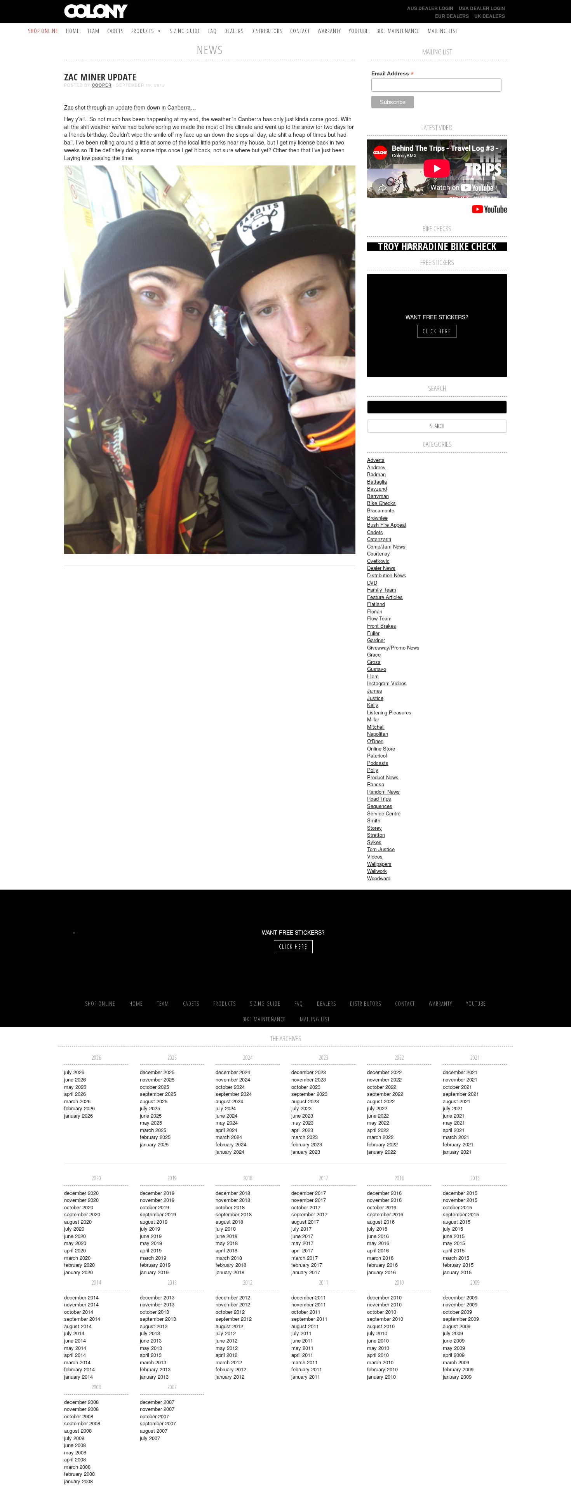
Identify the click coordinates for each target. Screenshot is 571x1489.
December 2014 (81, 1297)
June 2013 (151, 1340)
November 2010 (384, 1304)
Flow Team (379, 618)
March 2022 (380, 1137)
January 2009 (457, 1376)
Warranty (329, 31)
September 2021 (461, 1093)
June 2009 (454, 1340)
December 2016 (384, 1192)
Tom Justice (381, 849)
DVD (372, 582)
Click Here (437, 331)
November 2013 (157, 1304)
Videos (375, 856)
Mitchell (376, 726)
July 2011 (301, 1333)
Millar (373, 719)
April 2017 (302, 1250)
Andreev (376, 467)
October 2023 (305, 1086)
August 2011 (305, 1326)
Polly (372, 769)
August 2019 (153, 1221)
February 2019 (155, 1264)
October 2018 (230, 1207)
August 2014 (78, 1326)
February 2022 (382, 1144)
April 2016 (378, 1250)
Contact (300, 31)
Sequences (379, 806)
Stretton (376, 834)
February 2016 (382, 1264)
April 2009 (454, 1354)
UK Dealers (489, 15)
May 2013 (151, 1347)
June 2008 (75, 1445)
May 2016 (378, 1243)
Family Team (381, 589)
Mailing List (443, 31)
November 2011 (308, 1304)
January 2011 (305, 1376)
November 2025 (157, 1079)
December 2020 (81, 1192)
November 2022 (384, 1079)
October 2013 (154, 1311)
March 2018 (229, 1257)
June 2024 (226, 1115)
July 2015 (453, 1228)
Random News (383, 791)
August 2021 (456, 1101)
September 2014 (82, 1318)
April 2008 (75, 1459)
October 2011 (305, 1311)
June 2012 (226, 1340)
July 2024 (226, 1108)
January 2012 (230, 1376)
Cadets (115, 31)
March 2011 (304, 1362)
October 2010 (381, 1311)
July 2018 (226, 1228)
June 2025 (151, 1115)
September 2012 (234, 1318)
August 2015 (456, 1221)
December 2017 (308, 1192)
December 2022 (384, 1072)
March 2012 (229, 1362)
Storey (374, 827)
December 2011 (308, 1297)
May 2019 (151, 1243)
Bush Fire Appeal (386, 524)
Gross (374, 661)
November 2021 (460, 1079)
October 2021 (457, 1086)
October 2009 (457, 1311)
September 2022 (385, 1093)
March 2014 (77, 1362)
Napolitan (377, 733)
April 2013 (151, 1354)
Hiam (373, 676)
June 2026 (75, 1079)
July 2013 (150, 1333)
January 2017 (305, 1272)
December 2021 (460, 1072)
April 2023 (302, 1130)
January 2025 (154, 1144)
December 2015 (460, 1192)
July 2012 (226, 1333)
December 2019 (157, 1192)
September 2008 (82, 1423)
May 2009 (454, 1347)
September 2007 (158, 1423)
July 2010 (377, 1333)
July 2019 (150, 1228)
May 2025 (151, 1122)
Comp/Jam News (386, 546)
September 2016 (385, 1214)
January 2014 (78, 1376)
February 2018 (231, 1264)
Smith (373, 820)
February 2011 (306, 1369)
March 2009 (456, 1362)
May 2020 (75, 1243)
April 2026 (75, 1093)
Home (73, 31)
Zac (68, 107)
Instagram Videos (387, 683)
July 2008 (74, 1438)
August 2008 (78, 1430)
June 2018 (226, 1236)
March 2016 (380, 1257)
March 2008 (77, 1466)
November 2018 (233, 1199)
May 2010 (378, 1347)
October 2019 (154, 1207)
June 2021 (454, 1115)
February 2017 (306, 1264)
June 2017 (302, 1236)
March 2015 (456, 1257)
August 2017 (305, 1221)
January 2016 (381, 1272)
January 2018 (230, 1272)
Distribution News (386, 575)
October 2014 (78, 1311)
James (374, 690)
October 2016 (381, 1207)
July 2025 (150, 1108)
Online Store (381, 748)
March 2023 (304, 1137)
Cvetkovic (378, 560)
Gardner (376, 640)
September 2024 (234, 1093)
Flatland (376, 604)
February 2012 (231, 1369)
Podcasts (377, 762)
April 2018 (226, 1250)
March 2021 (456, 1137)
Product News (383, 777)
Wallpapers (379, 863)
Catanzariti (379, 539)
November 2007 (157, 1408)
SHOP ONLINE (43, 31)
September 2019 (158, 1214)
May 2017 (302, 1243)
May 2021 (454, 1122)
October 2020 (78, 1207)
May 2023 (302, 1122)
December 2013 (157, 1297)
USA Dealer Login (482, 8)
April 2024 (226, 1130)
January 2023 (305, 1151)
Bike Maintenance (398, 31)
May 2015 (454, 1243)
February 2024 (231, 1144)
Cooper (101, 85)
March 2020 (77, 1257)
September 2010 (385, 1318)
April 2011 (302, 1354)
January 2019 (154, 1272)
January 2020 (78, 1272)
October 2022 (381, 1086)
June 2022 (378, 1115)
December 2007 (157, 1401)
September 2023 (309, 1093)
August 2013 (153, 1326)
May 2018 (227, 1243)
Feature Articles (385, 597)
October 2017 (305, 1207)
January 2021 (457, 1151)
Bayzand (377, 488)
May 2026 (75, 1086)
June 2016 (378, 1236)
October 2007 (154, 1416)
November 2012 (233, 1304)
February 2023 (306, 1144)
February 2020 (79, 1264)
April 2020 (75, 1250)
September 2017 (309, 1214)
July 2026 (74, 1072)
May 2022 (378, 1122)
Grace (374, 654)
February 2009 (458, 1369)
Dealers (234, 31)
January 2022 (381, 1151)
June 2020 (75, 1236)
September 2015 (461, 1214)
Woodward (378, 878)
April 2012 (226, 1354)
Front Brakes (381, 625)
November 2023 (308, 1079)
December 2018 (233, 1192)
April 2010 (378, 1354)
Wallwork (377, 870)
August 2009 (456, 1326)
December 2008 (81, 1401)
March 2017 (304, 1257)
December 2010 (384, 1297)
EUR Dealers (452, 15)
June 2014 (75, 1340)
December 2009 (460, 1297)
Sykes (374, 842)
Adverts (376, 459)
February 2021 (458, 1144)
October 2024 (230, 1086)
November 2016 (384, 1199)
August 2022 (381, 1101)
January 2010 (381, 1376)
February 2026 (79, 1108)
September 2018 (234, 1214)
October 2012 (230, 1311)
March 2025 (153, 1130)
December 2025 (157, 1072)
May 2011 (302, 1347)
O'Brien (375, 741)
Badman (376, 474)
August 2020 (78, 1221)
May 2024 (227, 1122)
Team (93, 31)
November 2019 (157, 1199)
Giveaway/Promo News (393, 647)
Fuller (373, 633)
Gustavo (376, 668)
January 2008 (78, 1481)
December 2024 (233, 1072)
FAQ (212, 31)
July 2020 (74, 1228)
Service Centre (383, 813)
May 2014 (75, 1347)
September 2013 (158, 1318)
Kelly (372, 705)
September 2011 (309, 1318)
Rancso (375, 784)
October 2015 (457, 1207)
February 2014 (79, 1369)
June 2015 (454, 1236)
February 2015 (458, 1264)
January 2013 (154, 1376)
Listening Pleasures (389, 712)
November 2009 (460, 1304)
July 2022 (377, 1108)
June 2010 (378, 1340)
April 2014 (75, 1354)
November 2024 (233, 1079)
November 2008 (81, 1408)
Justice (375, 698)
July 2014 (74, 1333)
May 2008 (75, 1452)
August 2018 (229, 1221)
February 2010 (382, 1369)
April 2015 (454, 1250)
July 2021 (453, 1108)
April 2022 (378, 1130)
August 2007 (153, 1430)
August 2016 (381, 1221)
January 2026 (78, 1115)
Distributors (266, 31)
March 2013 (153, 1362)
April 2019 (151, 1250)
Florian (374, 611)
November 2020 (81, 1199)
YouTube (359, 31)
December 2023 (308, 1072)
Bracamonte (380, 510)
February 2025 (155, 1137)
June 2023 (302, 1115)
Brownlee (377, 517)
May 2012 (227, 1347)
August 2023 (305, 1101)
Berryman (378, 496)
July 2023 (301, 1108)
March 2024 (229, 1137)
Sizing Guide (185, 31)
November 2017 (308, 1199)
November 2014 (81, 1304)
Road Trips (379, 798)
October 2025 (154, 1086)
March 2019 (153, 1257)
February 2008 (79, 1473)
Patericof (377, 755)
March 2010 (380, 1362)
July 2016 (377, 1228)
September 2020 (82, 1214)
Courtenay (378, 553)
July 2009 (453, 1333)
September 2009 (461, 1318)
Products (142, 31)
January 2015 (457, 1272)
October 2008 (78, 1416)
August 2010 (381, 1326)
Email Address (392, 73)
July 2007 (150, 1438)
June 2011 (302, 1340)
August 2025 (153, 1101)
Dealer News (381, 567)
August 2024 (229, 1101)
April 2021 (454, 1130)
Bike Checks (381, 503)
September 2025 (158, 1093)
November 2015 (460, 1199)
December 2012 (233, 1297)
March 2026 (77, 1101)
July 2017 (301, 1228)
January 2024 (230, 1151)
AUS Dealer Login (430, 8)
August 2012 (229, 1326)
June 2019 (151, 1236)
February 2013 (155, 1369)
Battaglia (377, 481)
